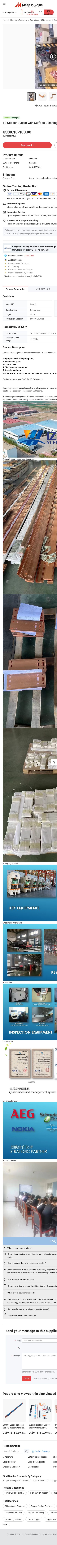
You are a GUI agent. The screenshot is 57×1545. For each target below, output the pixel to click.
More (5, 1524)
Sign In (7, 276)
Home (5, 20)
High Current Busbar (39, 1492)
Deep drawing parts (36, 1461)
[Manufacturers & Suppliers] (28, 4)
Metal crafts (8, 1457)
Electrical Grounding (13, 1512)
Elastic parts (33, 1466)
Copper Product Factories (42, 1506)
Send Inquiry (27, 145)
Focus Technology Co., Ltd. (35, 1534)
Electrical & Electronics (18, 20)
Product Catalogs (42, 1451)
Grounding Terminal (13, 1519)
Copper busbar (9, 1461)
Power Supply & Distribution (40, 20)
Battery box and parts (37, 1457)
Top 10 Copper (34, 1519)
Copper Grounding (36, 1512)
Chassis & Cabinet (11, 1466)
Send (26, 1378)
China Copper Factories (15, 1506)
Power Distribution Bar (14, 1492)
